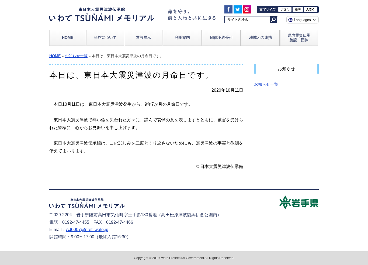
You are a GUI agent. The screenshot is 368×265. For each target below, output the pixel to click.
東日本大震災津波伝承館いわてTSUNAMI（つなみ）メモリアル (101, 15)
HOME (67, 37)
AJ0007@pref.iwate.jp (87, 229)
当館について (105, 37)
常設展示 (143, 37)
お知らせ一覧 (76, 56)
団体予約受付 (221, 37)
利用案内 (182, 37)
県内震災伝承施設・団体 (299, 37)
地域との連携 (260, 37)
